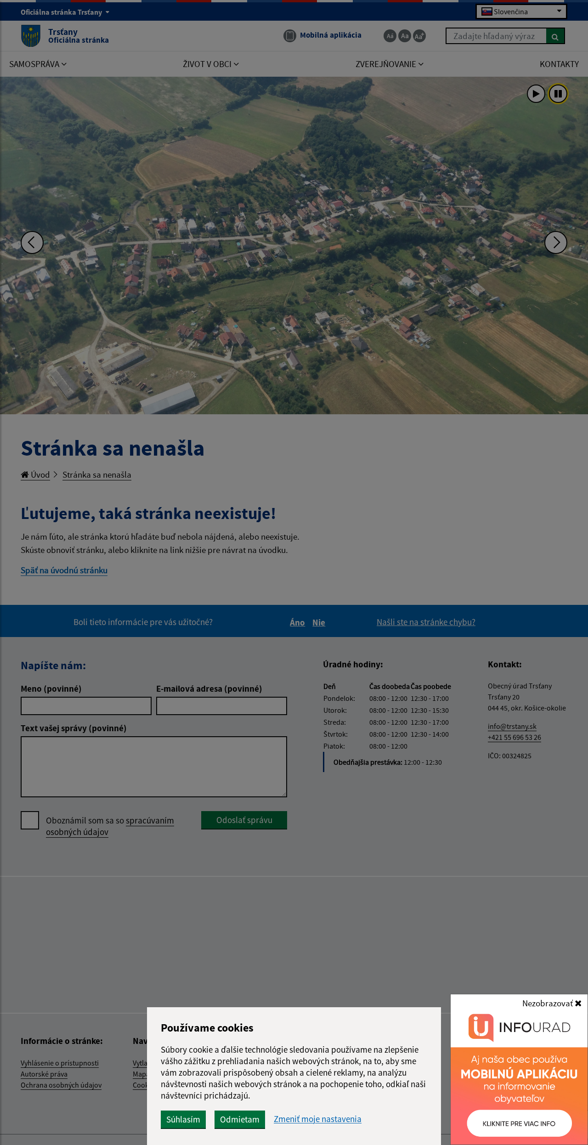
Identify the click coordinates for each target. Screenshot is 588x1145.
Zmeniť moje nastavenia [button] (318, 1119)
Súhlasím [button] (183, 1119)
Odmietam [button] (240, 1119)
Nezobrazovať (548, 1003)
